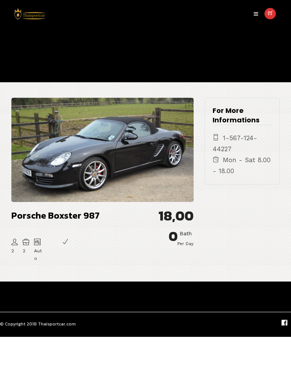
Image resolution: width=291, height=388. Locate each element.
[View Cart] (270, 13)
